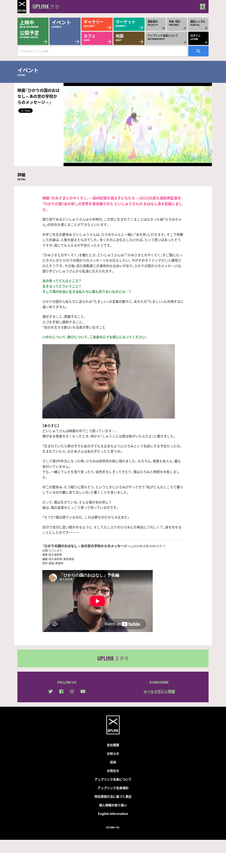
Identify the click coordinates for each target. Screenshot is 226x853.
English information (113, 813)
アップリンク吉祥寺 (113, 658)
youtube (83, 691)
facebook (61, 691)
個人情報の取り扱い (113, 805)
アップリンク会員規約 (113, 788)
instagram (72, 691)
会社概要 (113, 745)
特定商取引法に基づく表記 (113, 796)
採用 (113, 762)
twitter (50, 691)
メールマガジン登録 (159, 691)
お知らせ (113, 753)
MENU (203, 6)
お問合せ (113, 770)
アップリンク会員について (113, 779)
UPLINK (21, 6)
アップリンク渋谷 (45, 6)
